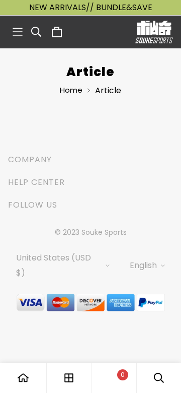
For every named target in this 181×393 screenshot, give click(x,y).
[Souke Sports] (154, 32)
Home (71, 90)
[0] (114, 378)
